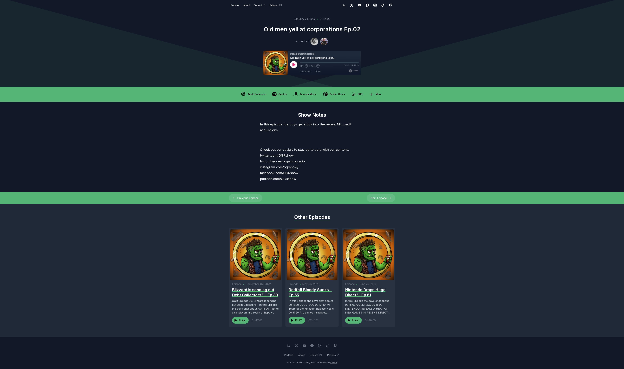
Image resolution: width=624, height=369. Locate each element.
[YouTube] (359, 5)
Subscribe (305, 71)
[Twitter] (351, 5)
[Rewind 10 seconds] (306, 66)
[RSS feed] (344, 5)
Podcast (235, 5)
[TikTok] (383, 5)
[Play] (293, 64)
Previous (248, 198)
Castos (333, 362)
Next (378, 198)
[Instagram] (375, 5)
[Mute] (301, 66)
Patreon (274, 5)
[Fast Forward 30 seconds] (318, 66)
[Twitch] (390, 5)
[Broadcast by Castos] (353, 71)
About (246, 5)
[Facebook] (367, 5)
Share (318, 71)
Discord (258, 5)
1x (312, 66)
